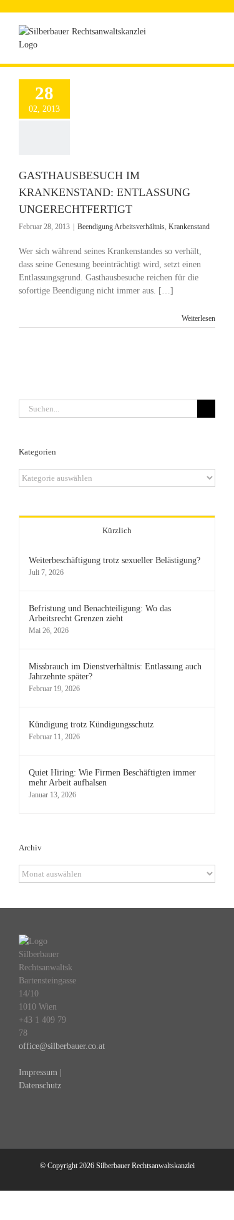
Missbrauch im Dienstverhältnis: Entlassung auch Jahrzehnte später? (115, 671)
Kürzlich (117, 530)
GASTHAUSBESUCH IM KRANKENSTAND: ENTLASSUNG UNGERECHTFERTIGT (104, 192)
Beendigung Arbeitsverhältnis (121, 226)
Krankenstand (189, 226)
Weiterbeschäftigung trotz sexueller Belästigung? (114, 560)
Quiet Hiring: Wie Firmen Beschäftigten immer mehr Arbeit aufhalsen (112, 777)
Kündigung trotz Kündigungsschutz (91, 724)
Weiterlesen (198, 318)
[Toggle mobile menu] (210, 31)
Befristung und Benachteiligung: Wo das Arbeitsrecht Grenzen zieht (100, 613)
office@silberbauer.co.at (62, 1046)
